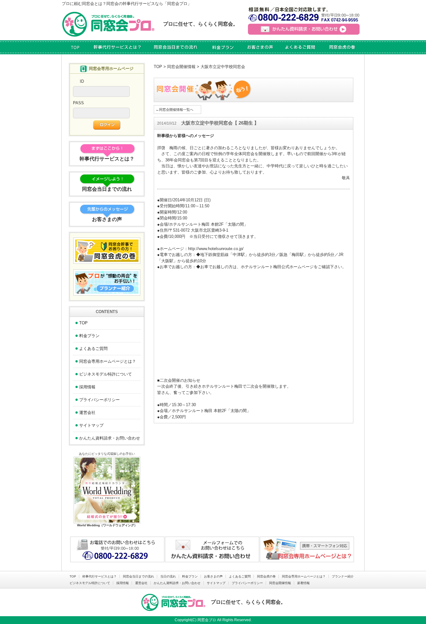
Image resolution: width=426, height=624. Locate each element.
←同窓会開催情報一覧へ (174, 109)
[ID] (101, 93)
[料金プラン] (223, 47)
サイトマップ (91, 425)
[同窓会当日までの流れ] (176, 47)
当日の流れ (168, 576)
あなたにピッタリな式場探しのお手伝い (107, 453)
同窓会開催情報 (181, 66)
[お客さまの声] (260, 47)
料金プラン (89, 335)
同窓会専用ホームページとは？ (107, 361)
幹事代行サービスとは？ (99, 576)
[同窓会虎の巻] (342, 47)
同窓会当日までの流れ (138, 576)
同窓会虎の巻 (266, 576)
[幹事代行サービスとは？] (117, 47)
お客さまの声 (213, 576)
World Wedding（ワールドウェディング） (107, 525)
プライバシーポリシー (99, 399)
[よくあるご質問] (300, 47)
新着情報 (303, 583)
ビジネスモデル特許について (105, 374)
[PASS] (101, 115)
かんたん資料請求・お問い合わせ (109, 438)
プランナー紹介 (343, 576)
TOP (158, 66)
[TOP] (75, 47)
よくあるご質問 (93, 348)
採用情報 (87, 387)
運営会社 (87, 412)
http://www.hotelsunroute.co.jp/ (216, 248)
